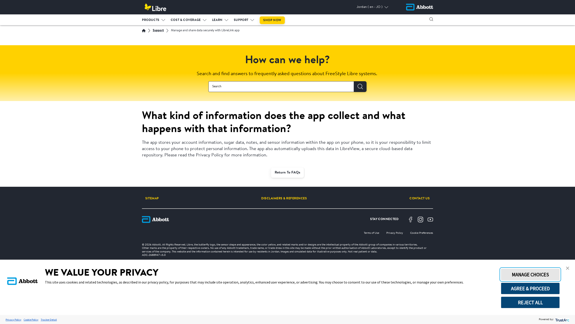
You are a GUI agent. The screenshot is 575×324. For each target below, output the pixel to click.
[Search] (360, 86)
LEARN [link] (217, 20)
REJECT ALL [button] (530, 302)
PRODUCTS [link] (150, 20)
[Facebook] (410, 219)
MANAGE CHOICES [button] (530, 274)
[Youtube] (430, 219)
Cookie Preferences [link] (421, 233)
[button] (431, 19)
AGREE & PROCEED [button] (530, 288)
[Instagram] (420, 219)
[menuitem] (153, 19)
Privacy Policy (13, 319)
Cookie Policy (31, 319)
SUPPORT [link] (241, 20)
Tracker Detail (49, 319)
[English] (144, 30)
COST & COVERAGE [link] (186, 20)
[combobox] (281, 86)
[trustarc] (561, 319)
